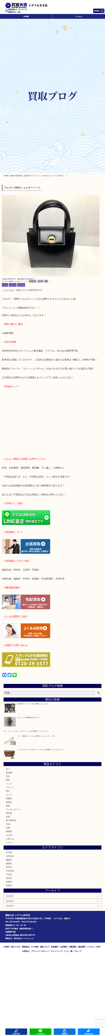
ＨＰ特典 (34, 946)
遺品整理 (81, 946)
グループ (77, 951)
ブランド (12, 285)
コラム (9, 842)
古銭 (8, 823)
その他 (9, 835)
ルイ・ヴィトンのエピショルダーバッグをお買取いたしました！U (26, 731)
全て (8, 768)
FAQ (98, 946)
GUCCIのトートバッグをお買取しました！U (33, 704)
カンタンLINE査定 (40, 1031)
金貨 (8, 827)
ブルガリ (21, 285)
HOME (26, 16)
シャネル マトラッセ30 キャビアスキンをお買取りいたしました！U (40, 749)
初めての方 (15, 946)
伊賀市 (9, 885)
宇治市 (9, 874)
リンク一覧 (68, 951)
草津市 (9, 878)
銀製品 (9, 801)
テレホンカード (13, 809)
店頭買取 (54, 946)
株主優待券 (11, 820)
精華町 (9, 863)
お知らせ (10, 838)
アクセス (78, 16)
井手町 (9, 852)
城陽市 (9, 859)
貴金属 (9, 772)
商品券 (9, 812)
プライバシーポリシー (40, 951)
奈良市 (9, 867)
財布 (8, 779)
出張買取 (63, 946)
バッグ (5, 285)
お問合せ (25, 951)
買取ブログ (44, 946)
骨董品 (9, 798)
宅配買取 (72, 946)
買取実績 (89, 1031)
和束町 (9, 881)
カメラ (9, 794)
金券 (8, 816)
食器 (8, 805)
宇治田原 (10, 870)
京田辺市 (10, 856)
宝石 (8, 776)
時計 (8, 790)
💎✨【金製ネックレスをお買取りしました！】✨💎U (36, 736)
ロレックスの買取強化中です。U (29, 717)
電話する (16, 1031)
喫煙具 (9, 831)
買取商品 (25, 946)
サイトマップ (56, 951)
